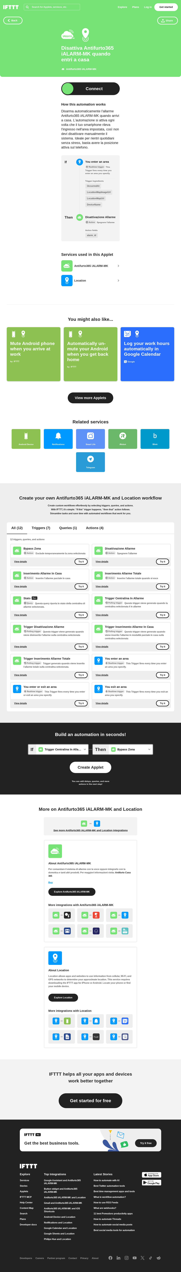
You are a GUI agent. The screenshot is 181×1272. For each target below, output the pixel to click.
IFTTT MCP (26, 1197)
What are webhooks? (105, 1208)
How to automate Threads (107, 1219)
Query (30, 603)
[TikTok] (150, 1258)
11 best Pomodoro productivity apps (113, 1213)
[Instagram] (126, 1258)
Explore (122, 7)
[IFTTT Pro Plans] (34, 598)
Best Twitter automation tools (109, 1186)
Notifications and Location (58, 1222)
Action (30, 553)
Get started (166, 7)
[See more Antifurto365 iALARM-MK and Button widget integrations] (90, 915)
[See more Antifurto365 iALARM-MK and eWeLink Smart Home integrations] (119, 931)
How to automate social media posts (113, 1224)
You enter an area (97, 161)
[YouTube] (134, 1258)
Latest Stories (103, 1174)
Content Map (27, 1208)
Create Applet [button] (90, 767)
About (95, 1258)
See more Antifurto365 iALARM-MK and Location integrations (90, 830)
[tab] (17, 528)
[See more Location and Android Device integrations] (61, 1021)
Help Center (26, 1202)
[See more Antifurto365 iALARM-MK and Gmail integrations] (61, 931)
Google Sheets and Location (59, 1233)
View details (20, 561)
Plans (135, 7)
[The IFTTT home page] (11, 7)
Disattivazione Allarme (100, 217)
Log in (148, 7)
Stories (23, 1186)
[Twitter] (142, 1258)
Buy (50, 882)
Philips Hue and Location (57, 1239)
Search (23, 1213)
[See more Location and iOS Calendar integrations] (119, 1037)
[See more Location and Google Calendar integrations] (119, 1021)
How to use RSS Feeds (106, 1202)
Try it (81, 561)
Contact (72, 1258)
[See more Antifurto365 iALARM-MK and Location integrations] (119, 915)
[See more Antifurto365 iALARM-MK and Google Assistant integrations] (61, 915)
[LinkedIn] (118, 1258)
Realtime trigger (116, 663)
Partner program (56, 1258)
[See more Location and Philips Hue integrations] (90, 1037)
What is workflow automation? (110, 1197)
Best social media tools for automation (114, 1230)
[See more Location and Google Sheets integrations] (61, 1037)
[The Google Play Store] (151, 1183)
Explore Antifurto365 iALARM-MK (72, 892)
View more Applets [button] (90, 398)
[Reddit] (158, 1258)
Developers (26, 1258)
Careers (39, 1258)
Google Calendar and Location (60, 1228)
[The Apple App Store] (151, 1175)
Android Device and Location (59, 1217)
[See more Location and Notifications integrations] (90, 1021)
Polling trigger (115, 603)
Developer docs (28, 1224)
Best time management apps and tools (114, 1191)
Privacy (84, 1258)
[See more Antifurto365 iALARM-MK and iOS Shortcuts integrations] (90, 931)
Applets (24, 1191)
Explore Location (63, 997)
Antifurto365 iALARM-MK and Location (65, 1197)
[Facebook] (110, 1258)
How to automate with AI (106, 1180)
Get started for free (90, 1100)
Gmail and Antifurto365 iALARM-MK (63, 1203)
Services (24, 1180)
